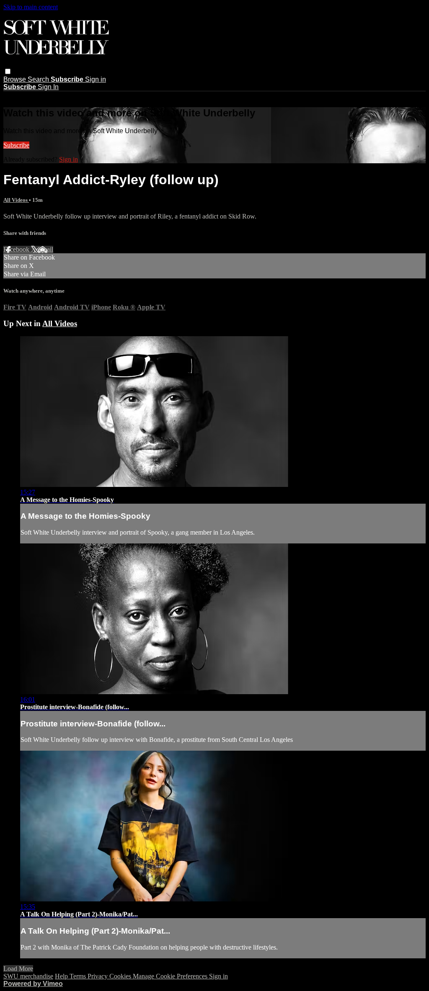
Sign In (48, 86)
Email (45, 249)
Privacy (98, 976)
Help (62, 976)
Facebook (17, 249)
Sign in (95, 79)
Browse (15, 79)
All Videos (16, 200)
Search (39, 79)
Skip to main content (30, 6)
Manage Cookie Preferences (171, 976)
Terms (79, 976)
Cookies (121, 976)
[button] (7, 71)
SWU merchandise (28, 976)
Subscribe (16, 145)
